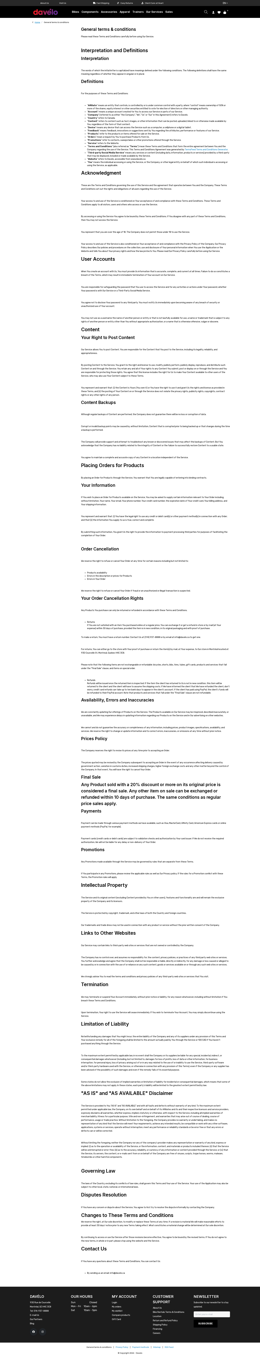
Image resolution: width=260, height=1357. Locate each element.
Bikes (75, 12)
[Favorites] (219, 12)
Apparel (125, 12)
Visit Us (62, 3)
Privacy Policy (122, 1347)
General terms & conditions (99, 1347)
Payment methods (140, 1347)
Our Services (154, 12)
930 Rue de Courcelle (40, 1302)
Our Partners (36, 1319)
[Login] (213, 12)
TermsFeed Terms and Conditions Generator (206, 149)
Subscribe (205, 1323)
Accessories (109, 12)
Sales (169, 12)
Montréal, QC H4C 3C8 (40, 1306)
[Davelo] (45, 11)
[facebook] (33, 1331)
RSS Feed (169, 1347)
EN (224, 3)
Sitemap (157, 1347)
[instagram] (42, 1331)
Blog (32, 1323)
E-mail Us (34, 1315)
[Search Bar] (205, 12)
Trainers (138, 12)
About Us (44, 3)
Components (90, 12)
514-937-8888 (41, 1311)
